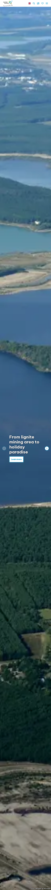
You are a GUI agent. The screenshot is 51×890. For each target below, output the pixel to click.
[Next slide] (47, 448)
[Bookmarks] (42, 3)
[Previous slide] (4, 448)
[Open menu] (47, 3)
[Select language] (29, 3)
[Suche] (34, 3)
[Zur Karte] (38, 3)
